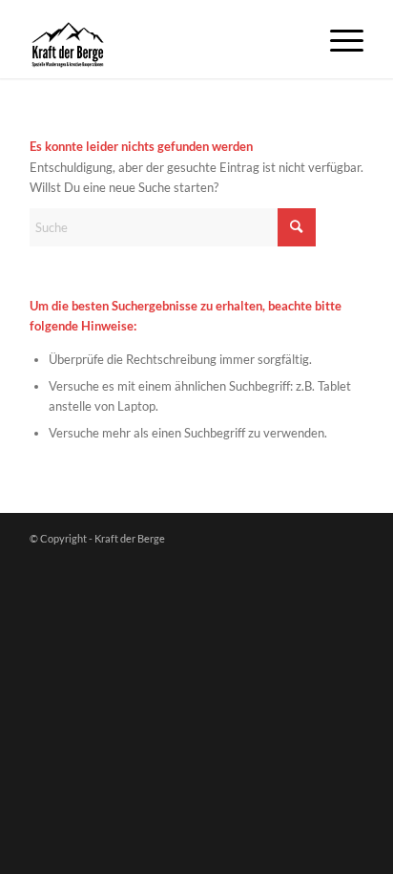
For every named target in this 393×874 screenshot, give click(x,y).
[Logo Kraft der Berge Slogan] (163, 38)
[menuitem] (337, 38)
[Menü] (337, 38)
